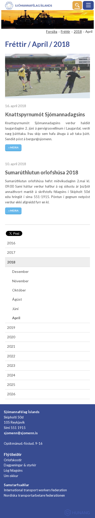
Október (19, 290)
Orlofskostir (13, 460)
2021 (11, 346)
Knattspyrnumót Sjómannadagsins (45, 114)
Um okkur (11, 476)
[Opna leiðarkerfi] (88, 5)
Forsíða (51, 32)
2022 (11, 356)
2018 (78, 32)
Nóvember (20, 281)
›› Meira (13, 147)
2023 (11, 365)
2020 (11, 337)
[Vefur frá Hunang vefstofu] (77, 513)
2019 (11, 327)
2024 (11, 375)
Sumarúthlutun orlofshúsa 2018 (41, 172)
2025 (11, 384)
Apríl (16, 318)
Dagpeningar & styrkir (20, 465)
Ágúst (17, 299)
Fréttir (65, 32)
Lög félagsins (13, 470)
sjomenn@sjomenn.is (21, 433)
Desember (20, 271)
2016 (11, 243)
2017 (11, 252)
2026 (11, 394)
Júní (15, 308)
